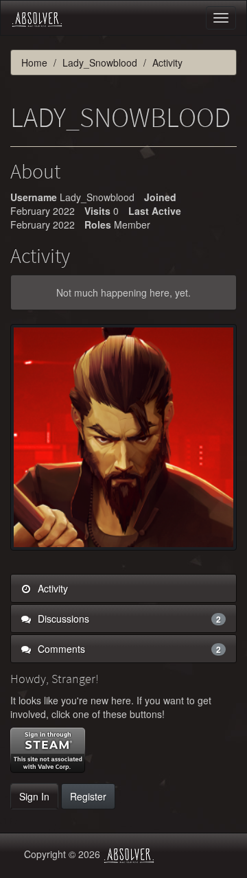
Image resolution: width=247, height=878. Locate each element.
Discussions (128, 618)
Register (88, 796)
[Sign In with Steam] (47, 750)
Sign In (34, 796)
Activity (51, 588)
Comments (128, 649)
